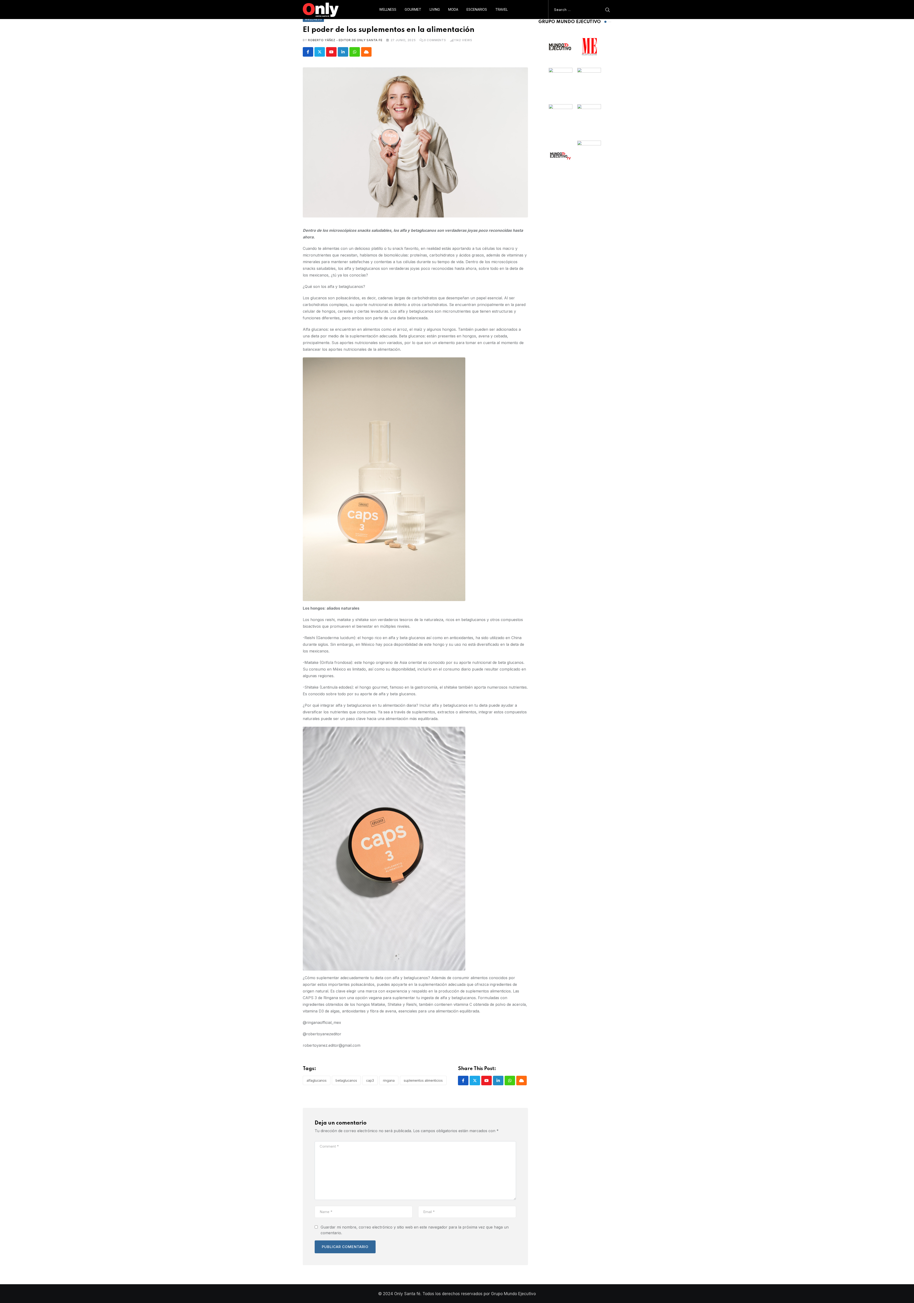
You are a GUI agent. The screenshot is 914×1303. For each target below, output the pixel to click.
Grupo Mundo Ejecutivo (513, 1293)
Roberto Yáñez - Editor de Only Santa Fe (345, 40)
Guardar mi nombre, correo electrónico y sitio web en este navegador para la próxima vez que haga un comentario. (415, 1230)
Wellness (387, 9)
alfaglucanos (317, 1080)
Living (435, 9)
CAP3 (370, 1080)
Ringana (389, 1080)
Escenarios (477, 9)
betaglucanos (346, 1080)
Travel (501, 9)
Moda (453, 9)
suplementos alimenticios (423, 1080)
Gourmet (413, 9)
